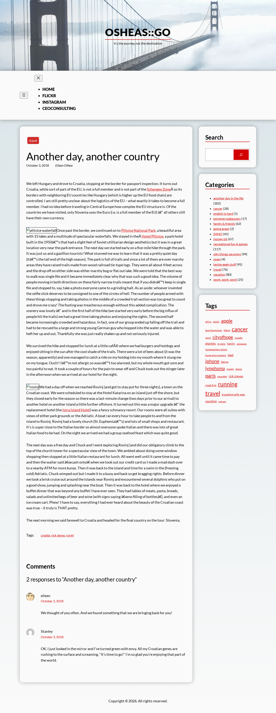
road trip (210, 385)
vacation (219, 274)
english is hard (223, 213)
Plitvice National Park (138, 230)
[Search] (241, 154)
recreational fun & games (230, 244)
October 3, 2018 (52, 601)
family (231, 343)
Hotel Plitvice (152, 236)
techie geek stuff (224, 264)
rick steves (58, 535)
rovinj (70, 535)
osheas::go (138, 32)
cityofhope (223, 337)
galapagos (242, 343)
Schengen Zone (159, 189)
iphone (212, 361)
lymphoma (215, 368)
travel (33, 140)
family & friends (224, 223)
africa (208, 321)
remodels (222, 376)
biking (227, 330)
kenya (224, 361)
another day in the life (228, 198)
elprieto (210, 343)
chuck (208, 337)
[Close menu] (38, 78)
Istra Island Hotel (76, 410)
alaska (216, 321)
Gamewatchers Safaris (216, 349)
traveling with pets (233, 394)
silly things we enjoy (227, 254)
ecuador (239, 337)
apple (227, 321)
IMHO (217, 234)
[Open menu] (24, 95)
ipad (230, 355)
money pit (220, 239)
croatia (45, 535)
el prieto (221, 343)
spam (217, 259)
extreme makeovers (227, 218)
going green (221, 229)
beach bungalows (213, 330)
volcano (222, 401)
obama (238, 369)
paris (210, 375)
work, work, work (225, 279)
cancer (217, 208)
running (227, 384)
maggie (230, 369)
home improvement (215, 355)
